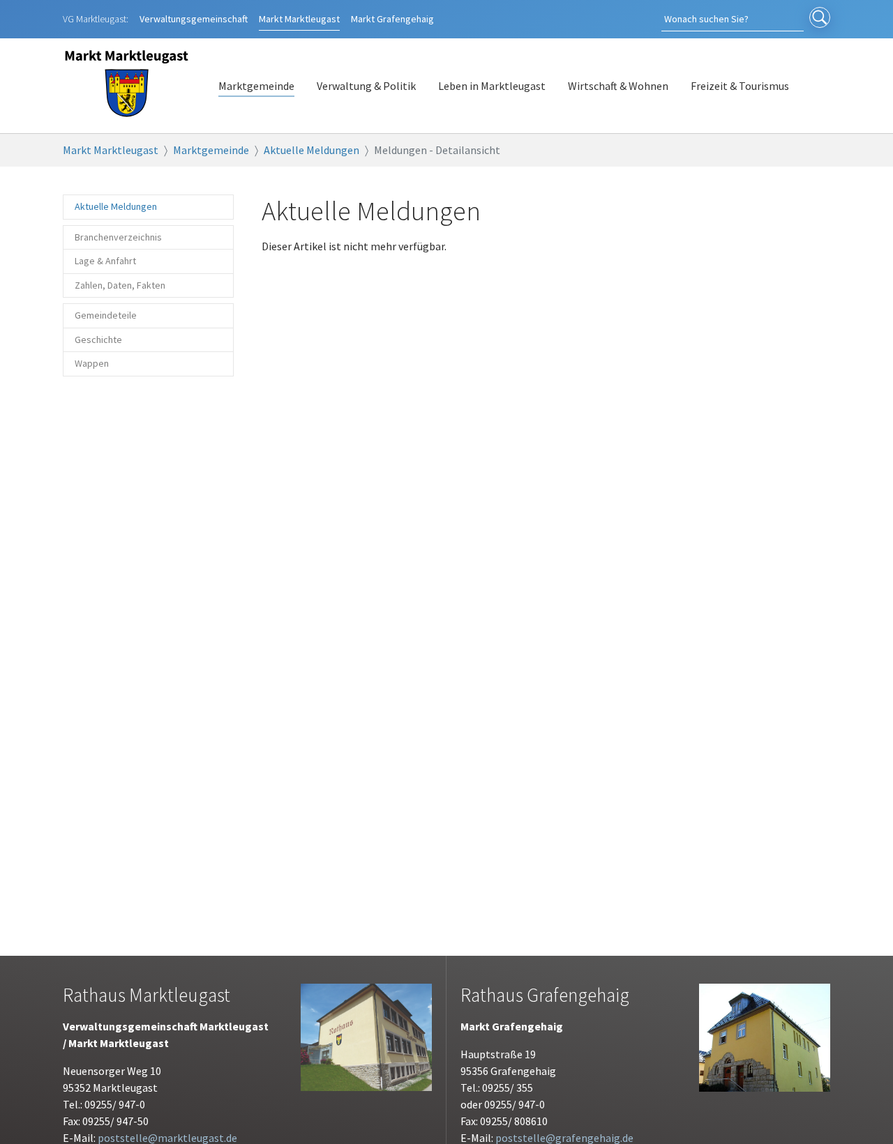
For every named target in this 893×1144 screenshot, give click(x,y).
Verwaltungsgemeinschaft (194, 19)
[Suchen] (819, 19)
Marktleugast (299, 19)
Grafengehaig (392, 19)
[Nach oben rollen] (862, 1113)
